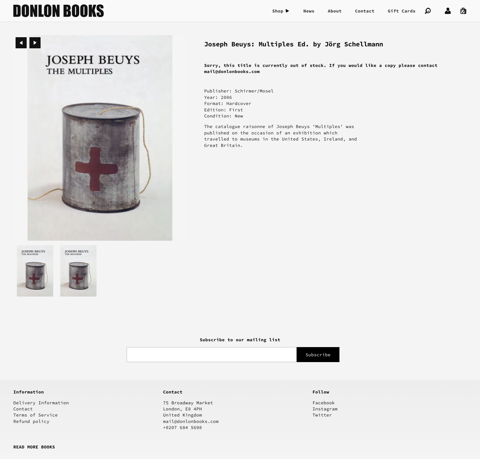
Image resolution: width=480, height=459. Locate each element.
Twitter (322, 415)
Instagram (325, 409)
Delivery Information (41, 402)
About (335, 11)
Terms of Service (35, 415)
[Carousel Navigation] (28, 42)
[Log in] (447, 10)
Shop (277, 11)
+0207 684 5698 (182, 427)
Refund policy (31, 421)
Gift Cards (402, 11)
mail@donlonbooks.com (191, 421)
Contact (364, 11)
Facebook (323, 402)
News (308, 11)
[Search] (427, 10)
